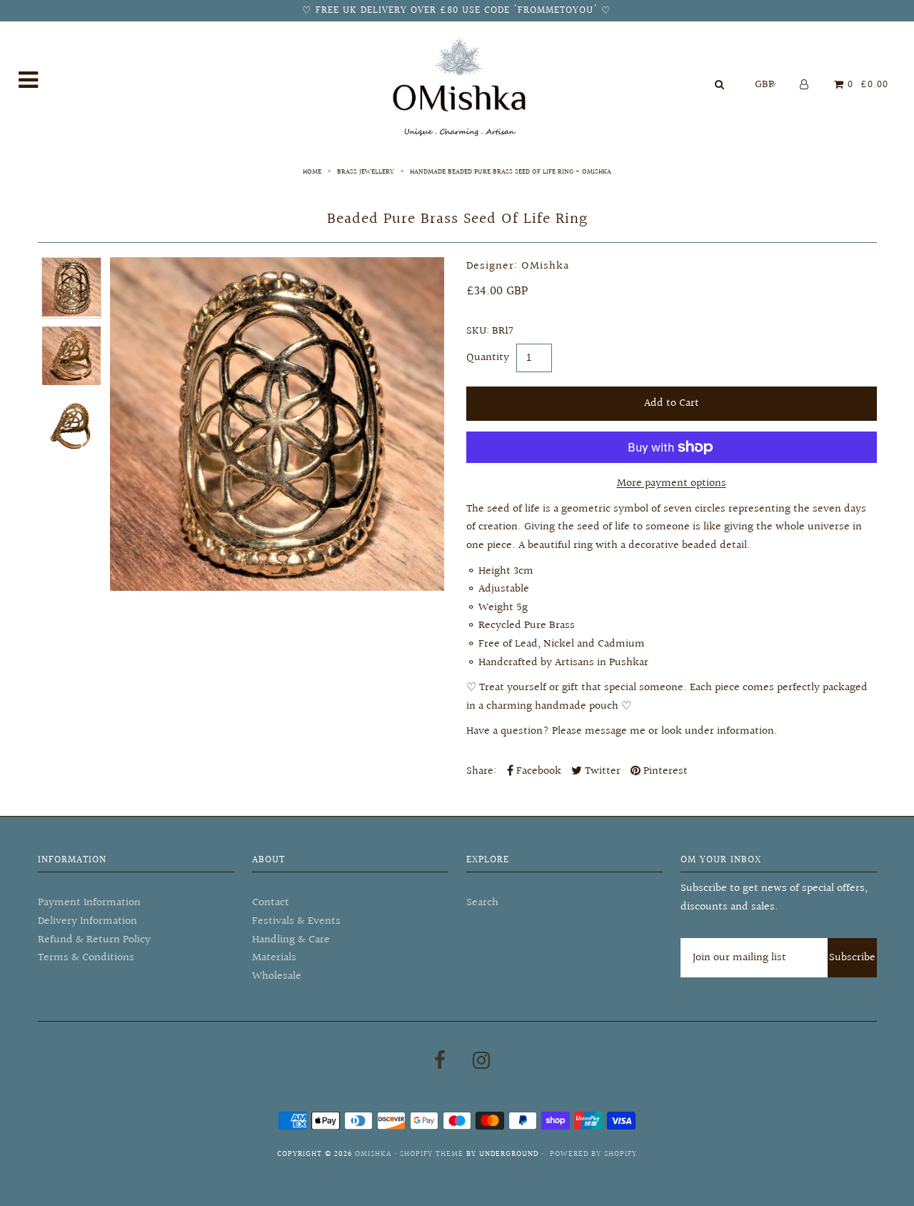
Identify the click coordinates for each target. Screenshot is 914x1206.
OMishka (373, 1154)
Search (482, 903)
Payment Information (89, 903)
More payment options (671, 483)
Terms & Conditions (86, 958)
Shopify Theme (431, 1154)
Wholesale (276, 976)
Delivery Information (87, 921)
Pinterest (664, 771)
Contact (270, 903)
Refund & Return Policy (94, 940)
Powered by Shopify (593, 1154)
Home (312, 171)
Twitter (601, 771)
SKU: (477, 331)
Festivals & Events (296, 921)
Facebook (537, 771)
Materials (274, 958)
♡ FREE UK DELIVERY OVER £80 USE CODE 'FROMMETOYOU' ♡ (456, 11)
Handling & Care (291, 940)
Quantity (487, 358)
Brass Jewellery (365, 171)
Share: (481, 771)
